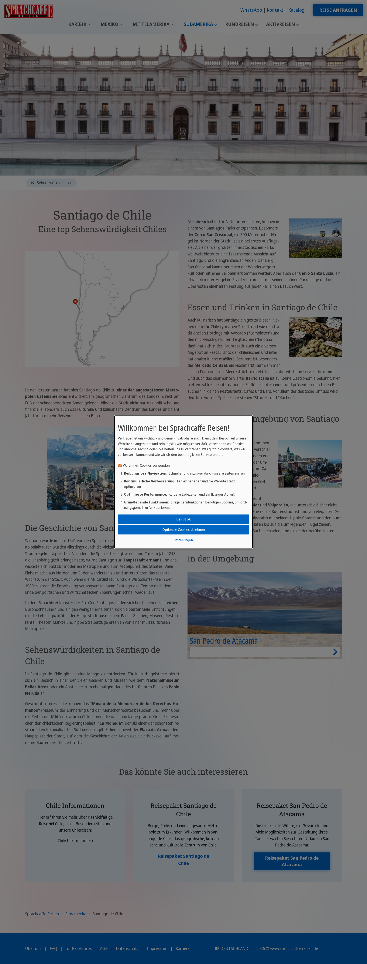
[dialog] (183, 482)
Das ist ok (183, 519)
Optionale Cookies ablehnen (183, 529)
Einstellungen (183, 540)
